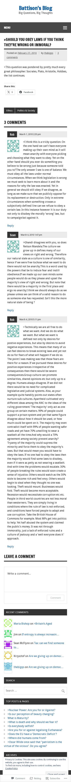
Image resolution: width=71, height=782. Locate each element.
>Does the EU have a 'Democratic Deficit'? (32, 734)
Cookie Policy (11, 768)
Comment (55, 597)
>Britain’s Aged (43, 623)
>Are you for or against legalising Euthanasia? (35, 730)
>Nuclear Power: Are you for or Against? (31, 710)
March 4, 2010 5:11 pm (30, 319)
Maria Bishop (22, 623)
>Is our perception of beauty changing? (31, 714)
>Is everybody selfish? (21, 726)
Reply (10, 225)
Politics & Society (26, 110)
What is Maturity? (18, 718)
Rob (12, 134)
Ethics (9, 110)
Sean (13, 235)
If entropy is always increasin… (40, 634)
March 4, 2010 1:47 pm (31, 235)
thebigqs (48, 53)
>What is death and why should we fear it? (33, 722)
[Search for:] (35, 690)
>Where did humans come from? (27, 738)
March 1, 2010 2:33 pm (30, 134)
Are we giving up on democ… (46, 656)
